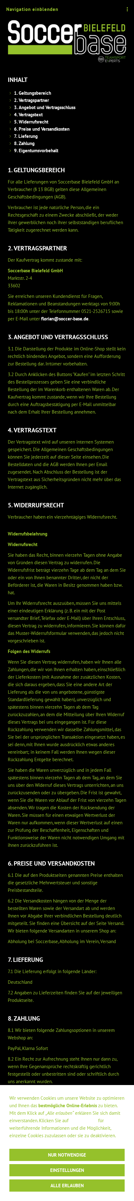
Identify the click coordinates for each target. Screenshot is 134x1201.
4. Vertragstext (28, 115)
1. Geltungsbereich (32, 93)
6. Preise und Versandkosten (41, 129)
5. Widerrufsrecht (31, 122)
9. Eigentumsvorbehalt (36, 150)
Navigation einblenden (32, 9)
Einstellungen (83, 1120)
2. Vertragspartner (31, 100)
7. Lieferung (26, 136)
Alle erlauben (67, 1185)
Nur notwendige (67, 1155)
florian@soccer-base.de (65, 319)
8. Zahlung (24, 143)
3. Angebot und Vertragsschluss (44, 107)
